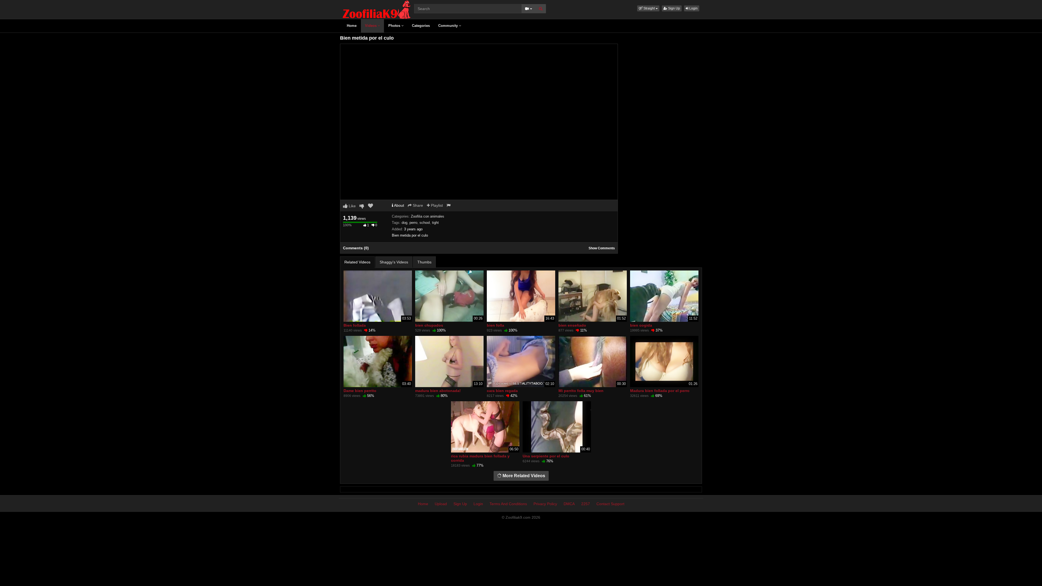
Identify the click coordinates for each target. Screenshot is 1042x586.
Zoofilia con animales (427, 216)
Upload (441, 504)
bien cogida (641, 325)
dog (404, 223)
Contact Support (610, 504)
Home (352, 26)
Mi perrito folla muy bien (580, 390)
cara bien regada (502, 390)
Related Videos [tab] (357, 262)
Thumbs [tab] (424, 262)
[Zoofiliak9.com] (377, 9)
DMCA (569, 504)
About (398, 205)
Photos (394, 26)
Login (693, 8)
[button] (648, 8)
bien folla (495, 325)
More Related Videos (523, 475)
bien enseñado (572, 325)
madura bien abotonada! (438, 390)
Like (352, 206)
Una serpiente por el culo (546, 456)
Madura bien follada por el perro (660, 390)
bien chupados (429, 325)
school (425, 223)
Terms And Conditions (508, 504)
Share (417, 205)
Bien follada (355, 325)
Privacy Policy (545, 504)
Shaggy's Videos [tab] (394, 262)
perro (413, 223)
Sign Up (673, 8)
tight (435, 223)
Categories (421, 26)
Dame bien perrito (360, 390)
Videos (371, 26)
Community (448, 26)
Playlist (436, 205)
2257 (585, 504)
